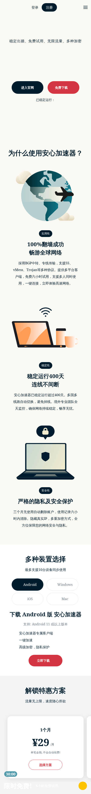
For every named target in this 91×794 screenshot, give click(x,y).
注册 (49, 7)
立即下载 (44, 660)
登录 (35, 7)
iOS (30, 599)
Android (30, 584)
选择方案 (45, 765)
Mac (65, 599)
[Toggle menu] (85, 7)
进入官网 (27, 87)
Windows (65, 584)
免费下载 (62, 87)
